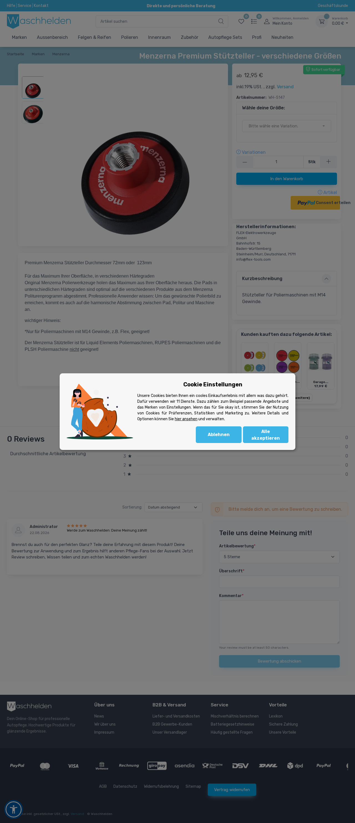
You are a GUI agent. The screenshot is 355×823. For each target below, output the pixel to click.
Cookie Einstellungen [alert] (212, 384)
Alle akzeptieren (265, 435)
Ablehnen (219, 434)
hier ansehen (186, 419)
